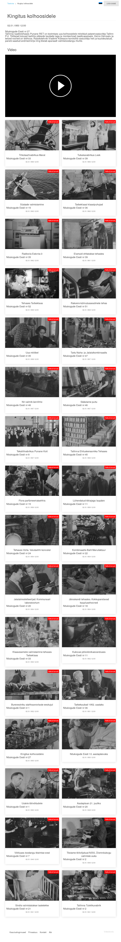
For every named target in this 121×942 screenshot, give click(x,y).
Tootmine (10, 3)
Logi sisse (111, 3)
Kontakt (43, 932)
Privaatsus (32, 932)
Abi (50, 932)
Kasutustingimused (18, 932)
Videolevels (109, 931)
